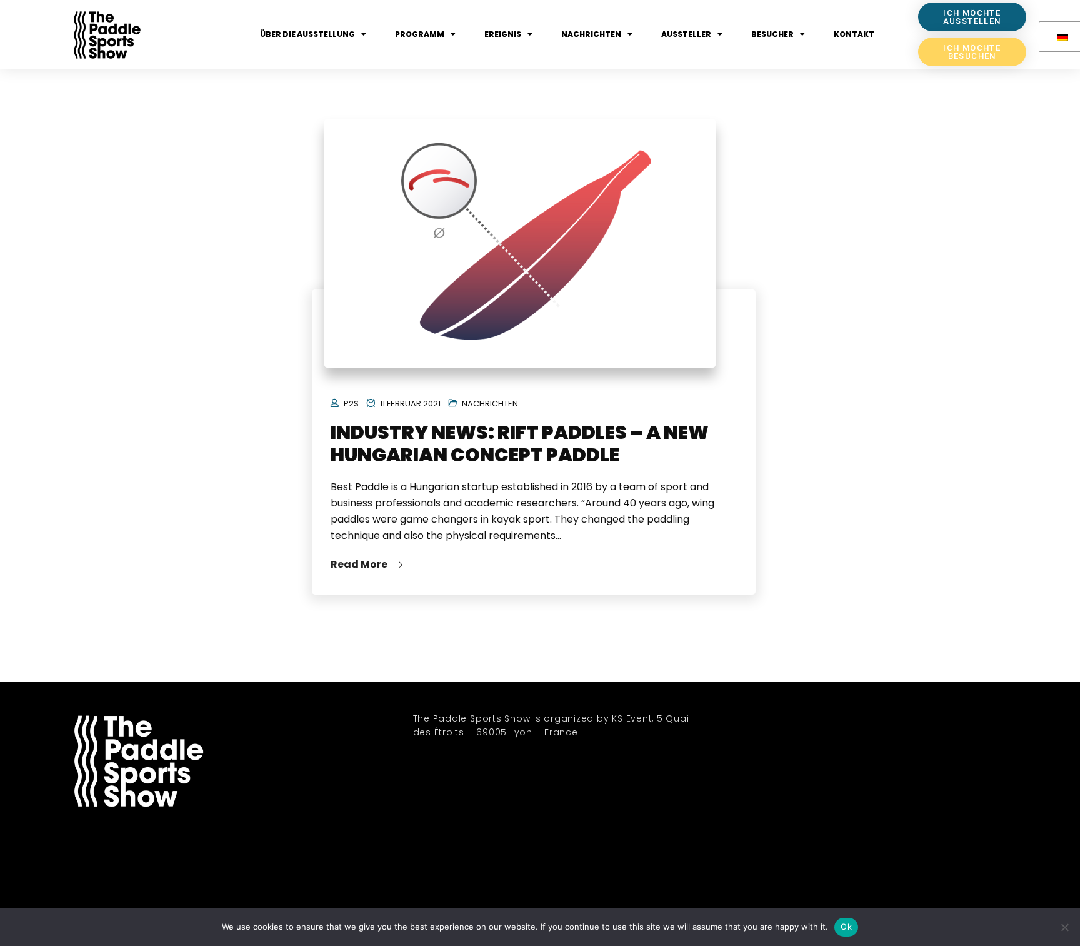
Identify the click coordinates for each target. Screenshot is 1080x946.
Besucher (772, 34)
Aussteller (686, 34)
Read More (360, 564)
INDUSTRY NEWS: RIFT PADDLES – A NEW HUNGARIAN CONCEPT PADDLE (520, 443)
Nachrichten (591, 34)
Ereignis (502, 34)
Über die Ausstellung (307, 34)
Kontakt (854, 34)
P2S (351, 404)
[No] (1064, 927)
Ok (846, 927)
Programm (419, 34)
